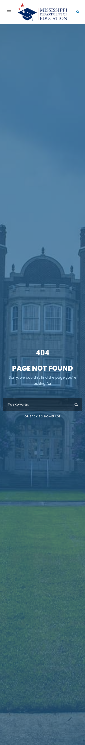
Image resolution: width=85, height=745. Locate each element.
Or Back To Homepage (43, 416)
